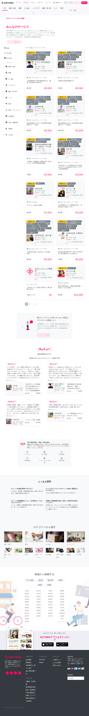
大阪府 (40, 585)
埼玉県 (60, 580)
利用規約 (28, 662)
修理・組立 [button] (12, 8)
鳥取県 (50, 599)
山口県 (50, 610)
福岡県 (62, 596)
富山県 (39, 591)
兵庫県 (50, 591)
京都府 (49, 585)
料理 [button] (61, 8)
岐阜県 (39, 605)
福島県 (27, 607)
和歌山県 (50, 596)
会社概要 (28, 659)
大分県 (62, 607)
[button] (68, 2)
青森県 (27, 593)
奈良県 (50, 593)
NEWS (41, 662)
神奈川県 (50, 580)
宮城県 (27, 599)
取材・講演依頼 (30, 690)
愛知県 (39, 610)
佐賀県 (62, 599)
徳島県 (50, 613)
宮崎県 (62, 610)
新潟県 (27, 621)
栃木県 (27, 613)
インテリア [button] (36, 8)
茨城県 (27, 610)
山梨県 (39, 599)
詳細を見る (40, 447)
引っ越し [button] (27, 8)
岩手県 (27, 596)
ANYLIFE (42, 659)
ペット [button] (56, 8)
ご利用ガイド (56, 659)
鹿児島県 (62, 613)
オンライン (62, 621)
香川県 (50, 616)
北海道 (27, 591)
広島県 (50, 607)
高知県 (62, 593)
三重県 (39, 613)
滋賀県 (39, 616)
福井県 (39, 596)
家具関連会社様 (30, 687)
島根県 (50, 602)
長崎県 (62, 602)
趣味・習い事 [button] (46, 8)
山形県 (27, 605)
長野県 (39, 602)
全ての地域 (30, 580)
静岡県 (39, 607)
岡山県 (50, 605)
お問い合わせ (56, 665)
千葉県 (27, 619)
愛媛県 (62, 591)
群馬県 (27, 616)
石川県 (39, 593)
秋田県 (27, 602)
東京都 (41, 580)
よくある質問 (56, 662)
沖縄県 (62, 616)
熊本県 (62, 605)
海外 (62, 619)
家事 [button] (20, 8)
